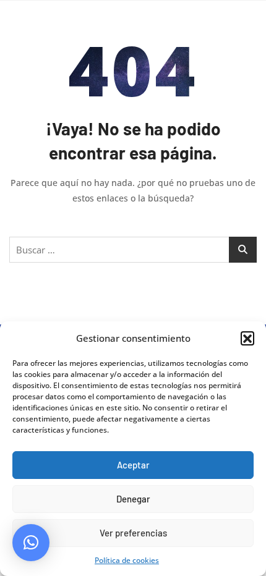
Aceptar (133, 464)
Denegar (133, 498)
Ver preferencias (133, 532)
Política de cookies (127, 560)
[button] (247, 338)
